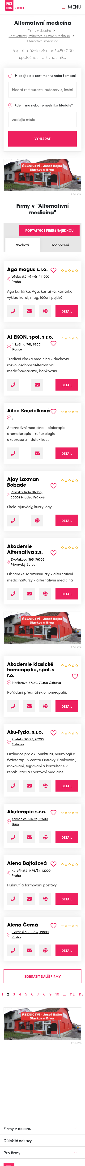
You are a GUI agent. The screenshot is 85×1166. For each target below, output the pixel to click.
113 (81, 994)
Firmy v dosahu (39, 30)
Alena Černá (22, 925)
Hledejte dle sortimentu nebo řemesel (45, 75)
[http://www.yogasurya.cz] (37, 520)
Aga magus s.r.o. (27, 269)
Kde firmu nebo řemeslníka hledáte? (43, 105)
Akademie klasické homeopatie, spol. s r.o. (30, 670)
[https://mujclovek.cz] (45, 899)
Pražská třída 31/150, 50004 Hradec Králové (28, 494)
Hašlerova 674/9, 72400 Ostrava (36, 682)
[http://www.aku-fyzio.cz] (45, 786)
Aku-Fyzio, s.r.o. (25, 732)
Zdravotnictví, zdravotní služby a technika (39, 35)
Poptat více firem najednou (49, 230)
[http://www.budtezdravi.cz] (45, 706)
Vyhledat (42, 138)
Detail (66, 311)
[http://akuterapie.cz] (45, 837)
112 (72, 994)
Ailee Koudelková (28, 411)
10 (57, 994)
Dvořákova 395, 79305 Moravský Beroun (27, 562)
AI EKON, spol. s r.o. (30, 337)
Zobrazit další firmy (43, 976)
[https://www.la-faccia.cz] (45, 950)
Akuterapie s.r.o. (26, 812)
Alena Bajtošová (27, 863)
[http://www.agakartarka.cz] (45, 311)
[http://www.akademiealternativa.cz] (45, 594)
